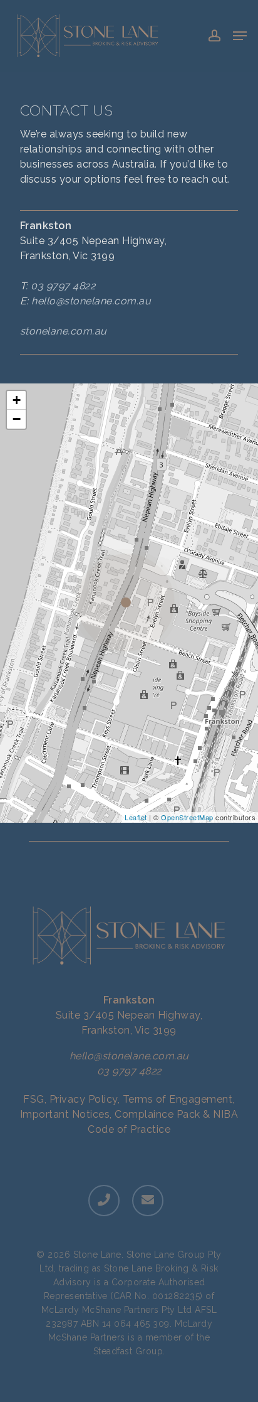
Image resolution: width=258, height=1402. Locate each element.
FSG (33, 1099)
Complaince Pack (157, 1114)
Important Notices (65, 1114)
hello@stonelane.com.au (91, 301)
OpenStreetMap (187, 817)
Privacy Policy (83, 1099)
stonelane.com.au (63, 331)
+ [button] (17, 400)
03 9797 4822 (63, 286)
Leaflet (136, 817)
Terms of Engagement (178, 1099)
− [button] (17, 419)
